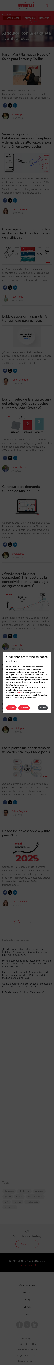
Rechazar (24, 708)
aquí (20, 692)
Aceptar (11, 708)
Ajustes (43, 708)
